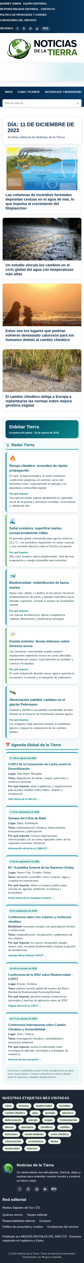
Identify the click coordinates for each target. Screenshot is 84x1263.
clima (8, 1105)
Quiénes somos (12, 1214)
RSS (45, 28)
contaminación (68, 1120)
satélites (65, 1127)
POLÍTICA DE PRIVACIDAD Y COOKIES (23, 14)
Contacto (45, 1220)
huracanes (11, 1134)
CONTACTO (48, 9)
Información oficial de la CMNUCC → (29, 848)
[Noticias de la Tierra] (42, 48)
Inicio (8, 92)
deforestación (13, 1120)
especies (32, 1148)
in (30, 28)
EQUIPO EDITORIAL (35, 3)
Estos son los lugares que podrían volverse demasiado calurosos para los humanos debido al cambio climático (40, 335)
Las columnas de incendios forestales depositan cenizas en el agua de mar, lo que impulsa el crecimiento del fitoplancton (40, 201)
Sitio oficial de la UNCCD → (24, 799)
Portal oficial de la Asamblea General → (31, 898)
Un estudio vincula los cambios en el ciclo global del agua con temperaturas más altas (39, 269)
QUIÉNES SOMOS (10, 3)
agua (35, 1113)
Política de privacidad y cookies (22, 1226)
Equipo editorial (37, 1214)
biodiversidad (44, 1105)
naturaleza (27, 1127)
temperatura (12, 1148)
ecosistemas (35, 1141)
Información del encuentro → (25, 1059)
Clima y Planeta (29, 92)
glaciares (67, 1113)
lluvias (54, 1141)
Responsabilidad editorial (18, 1220)
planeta (9, 1127)
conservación (13, 1141)
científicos (47, 1127)
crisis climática (60, 1134)
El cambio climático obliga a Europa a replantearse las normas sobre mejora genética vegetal (39, 401)
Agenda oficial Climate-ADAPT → (27, 955)
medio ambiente (34, 1134)
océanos (24, 1105)
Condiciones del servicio (62, 1226)
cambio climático (15, 1113)
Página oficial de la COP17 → (25, 1005)
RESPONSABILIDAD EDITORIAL (19, 9)
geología (50, 1113)
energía (33, 1120)
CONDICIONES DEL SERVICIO (18, 20)
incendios (64, 1105)
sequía (48, 1120)
